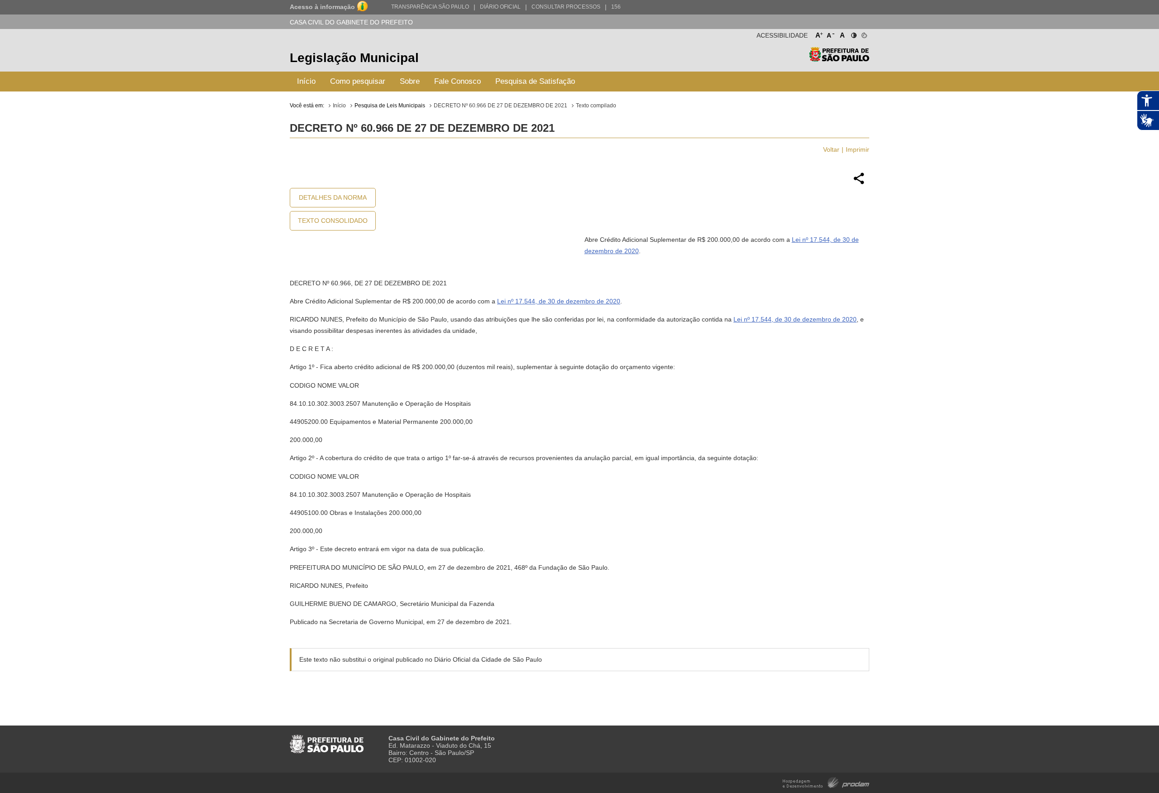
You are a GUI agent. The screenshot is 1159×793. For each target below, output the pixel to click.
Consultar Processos (566, 7)
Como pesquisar (357, 81)
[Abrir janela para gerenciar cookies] (863, 33)
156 (616, 7)
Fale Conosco (457, 81)
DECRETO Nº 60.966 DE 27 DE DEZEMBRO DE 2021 (500, 105)
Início (306, 81)
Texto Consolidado (333, 220)
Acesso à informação (322, 6)
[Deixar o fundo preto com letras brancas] (853, 33)
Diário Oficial (500, 7)
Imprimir (857, 149)
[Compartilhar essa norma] (858, 183)
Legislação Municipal (354, 58)
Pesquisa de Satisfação (535, 81)
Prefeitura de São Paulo (839, 59)
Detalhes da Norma (333, 197)
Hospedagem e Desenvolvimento (826, 782)
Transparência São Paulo (430, 7)
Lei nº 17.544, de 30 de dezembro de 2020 (558, 301)
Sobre (410, 81)
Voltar (831, 149)
